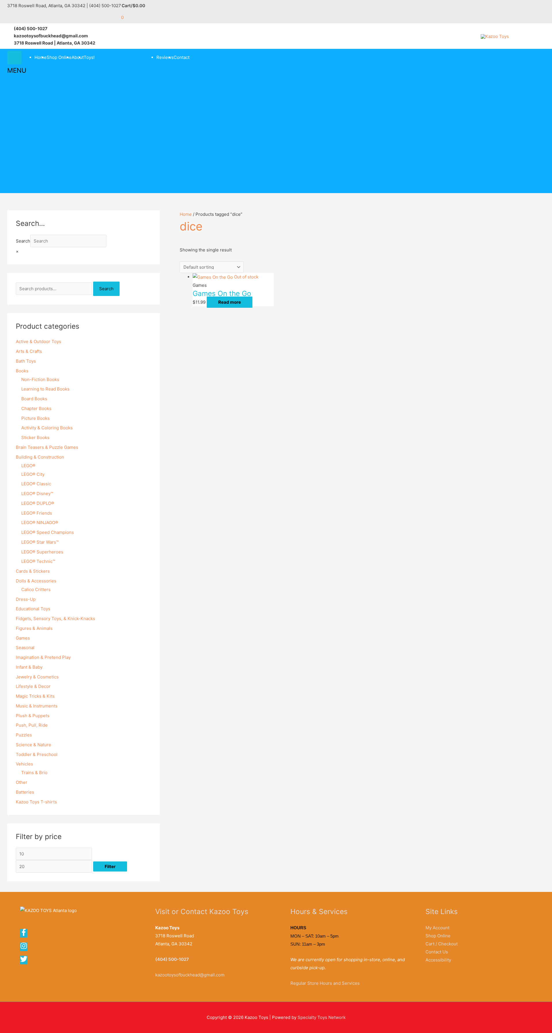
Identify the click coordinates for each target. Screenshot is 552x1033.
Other (21, 782)
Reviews (165, 57)
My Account (437, 927)
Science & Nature (33, 744)
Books (22, 371)
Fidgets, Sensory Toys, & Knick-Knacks (55, 618)
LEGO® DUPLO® (37, 503)
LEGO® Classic (36, 483)
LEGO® (28, 465)
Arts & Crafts (29, 351)
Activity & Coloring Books (47, 427)
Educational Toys (33, 608)
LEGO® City (33, 474)
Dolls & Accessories (36, 581)
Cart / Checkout (441, 944)
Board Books (34, 398)
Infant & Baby (29, 667)
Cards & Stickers (33, 571)
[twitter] (24, 961)
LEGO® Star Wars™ (40, 542)
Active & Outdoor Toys (38, 341)
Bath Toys (26, 361)
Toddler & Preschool (36, 754)
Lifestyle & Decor (33, 686)
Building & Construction (40, 457)
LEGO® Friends (36, 513)
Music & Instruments (36, 706)
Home (40, 57)
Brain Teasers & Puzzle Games (47, 447)
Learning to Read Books (45, 389)
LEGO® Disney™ (37, 493)
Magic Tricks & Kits (35, 696)
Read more (229, 302)
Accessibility (438, 960)
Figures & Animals (34, 628)
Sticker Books (35, 437)
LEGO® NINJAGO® (39, 522)
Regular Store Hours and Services (325, 983)
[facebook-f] (25, 934)
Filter (110, 866)
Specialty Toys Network (322, 1017)
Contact (181, 57)
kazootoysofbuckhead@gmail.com (190, 975)
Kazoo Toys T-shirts (36, 802)
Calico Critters (36, 589)
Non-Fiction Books (40, 379)
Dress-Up (26, 599)
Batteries (25, 792)
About (78, 57)
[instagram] (25, 948)
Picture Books (35, 418)
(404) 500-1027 (172, 959)
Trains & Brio (34, 772)
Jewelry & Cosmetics (37, 677)
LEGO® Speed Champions (47, 532)
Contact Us (436, 952)
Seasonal (25, 647)
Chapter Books (36, 408)
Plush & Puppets (32, 715)
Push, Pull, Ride (32, 725)
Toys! (89, 57)
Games (23, 638)
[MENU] (14, 57)
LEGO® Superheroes (42, 552)
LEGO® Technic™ (38, 561)
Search (23, 241)
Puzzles (24, 735)
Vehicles (24, 764)
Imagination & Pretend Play (43, 657)
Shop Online (59, 57)
